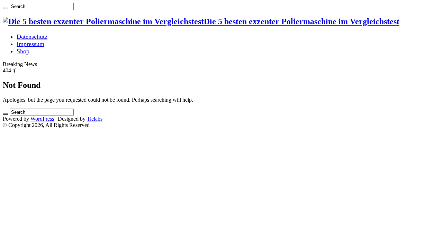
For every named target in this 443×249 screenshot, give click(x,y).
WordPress (42, 119)
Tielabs (94, 119)
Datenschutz (32, 36)
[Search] (5, 8)
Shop (23, 51)
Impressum (30, 43)
